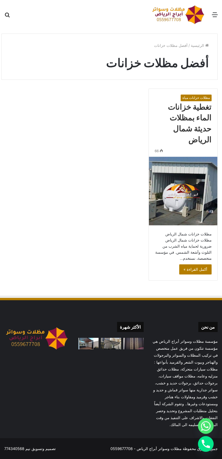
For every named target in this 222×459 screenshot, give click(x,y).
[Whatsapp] (206, 426)
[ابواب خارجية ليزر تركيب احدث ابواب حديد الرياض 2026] (133, 343)
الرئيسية (198, 45)
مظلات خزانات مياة (196, 97)
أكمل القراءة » (195, 269)
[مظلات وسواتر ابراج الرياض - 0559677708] (178, 14)
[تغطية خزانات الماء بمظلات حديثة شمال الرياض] (183, 191)
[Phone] (206, 444)
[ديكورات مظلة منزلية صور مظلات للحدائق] (88, 343)
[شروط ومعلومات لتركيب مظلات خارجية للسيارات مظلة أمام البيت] (111, 343)
